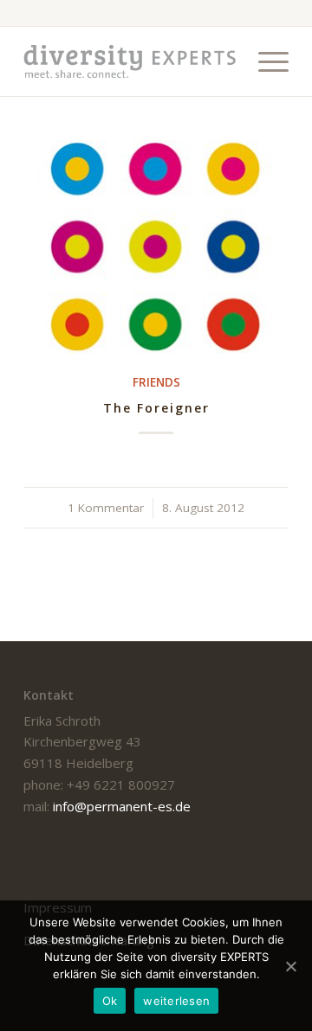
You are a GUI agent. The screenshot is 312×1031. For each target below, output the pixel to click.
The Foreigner (156, 408)
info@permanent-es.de (122, 806)
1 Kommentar (106, 508)
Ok (110, 1001)
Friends (156, 382)
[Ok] (290, 966)
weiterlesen (176, 1001)
